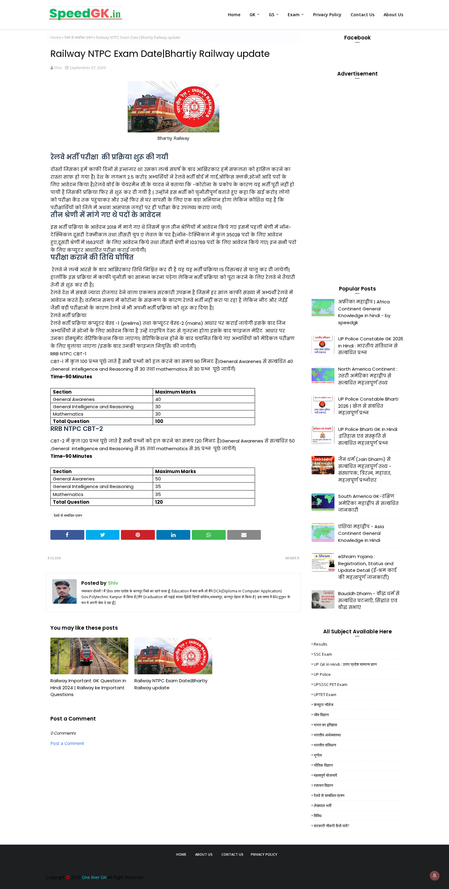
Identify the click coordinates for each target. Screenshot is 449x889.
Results (320, 644)
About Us (204, 854)
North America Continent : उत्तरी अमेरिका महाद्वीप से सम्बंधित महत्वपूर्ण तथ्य (367, 376)
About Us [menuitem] (393, 14)
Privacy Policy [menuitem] (327, 14)
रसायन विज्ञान (323, 785)
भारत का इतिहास (325, 725)
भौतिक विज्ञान (323, 765)
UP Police (322, 674)
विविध (318, 815)
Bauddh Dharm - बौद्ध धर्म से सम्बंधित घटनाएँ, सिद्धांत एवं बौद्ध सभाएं (369, 600)
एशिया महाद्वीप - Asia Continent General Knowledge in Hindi (361, 533)
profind (274, 865)
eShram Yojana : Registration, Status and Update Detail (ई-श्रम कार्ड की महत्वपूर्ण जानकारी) (367, 566)
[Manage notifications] (435, 875)
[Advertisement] (357, 175)
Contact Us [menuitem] (362, 14)
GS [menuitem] (271, 14)
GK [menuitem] (252, 14)
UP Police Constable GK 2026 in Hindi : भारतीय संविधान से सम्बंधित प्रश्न (370, 345)
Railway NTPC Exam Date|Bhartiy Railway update (170, 684)
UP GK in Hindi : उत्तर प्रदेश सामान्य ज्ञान (345, 664)
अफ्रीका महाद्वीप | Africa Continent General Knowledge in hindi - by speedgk (364, 312)
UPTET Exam (325, 694)
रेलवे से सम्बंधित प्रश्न (78, 37)
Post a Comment (67, 743)
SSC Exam (323, 654)
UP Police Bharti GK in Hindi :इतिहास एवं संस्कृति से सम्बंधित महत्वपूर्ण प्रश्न (367, 436)
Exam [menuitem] (294, 14)
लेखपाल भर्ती (322, 805)
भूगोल (318, 755)
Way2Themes (221, 865)
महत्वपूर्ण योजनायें (325, 775)
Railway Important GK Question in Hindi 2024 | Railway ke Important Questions (88, 687)
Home (55, 37)
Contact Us (232, 854)
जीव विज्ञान (321, 714)
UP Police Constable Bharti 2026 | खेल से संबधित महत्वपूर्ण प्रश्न (368, 406)
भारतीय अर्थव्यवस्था (327, 735)
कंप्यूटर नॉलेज (323, 704)
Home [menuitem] (234, 14)
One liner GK (94, 877)
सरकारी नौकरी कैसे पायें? (331, 825)
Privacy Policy (264, 854)
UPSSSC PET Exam (330, 684)
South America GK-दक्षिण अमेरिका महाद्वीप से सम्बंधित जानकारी (368, 503)
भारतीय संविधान (325, 745)
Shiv (58, 67)
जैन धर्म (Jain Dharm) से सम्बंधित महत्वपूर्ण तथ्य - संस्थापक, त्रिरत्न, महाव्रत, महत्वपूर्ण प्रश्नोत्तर (364, 469)
